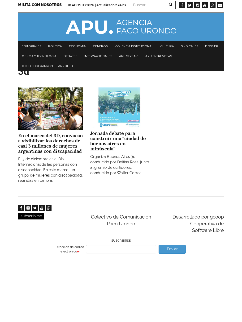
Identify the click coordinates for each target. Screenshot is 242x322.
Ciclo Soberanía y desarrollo (47, 66)
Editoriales (31, 46)
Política (55, 46)
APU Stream (128, 56)
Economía (77, 46)
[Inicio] (121, 27)
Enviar (172, 249)
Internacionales (98, 56)
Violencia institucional (134, 46)
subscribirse (31, 216)
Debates (70, 56)
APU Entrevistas (158, 56)
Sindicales (189, 46)
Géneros (100, 46)
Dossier (211, 46)
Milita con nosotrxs (40, 5)
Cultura (167, 46)
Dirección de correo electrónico (70, 249)
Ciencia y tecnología (39, 56)
